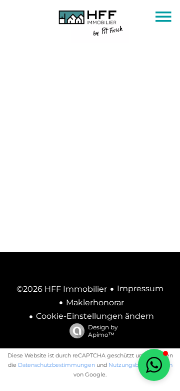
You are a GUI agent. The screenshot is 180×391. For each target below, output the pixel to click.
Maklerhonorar (95, 302)
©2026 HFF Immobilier (61, 289)
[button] (154, 365)
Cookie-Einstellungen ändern (95, 316)
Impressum (140, 288)
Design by (103, 330)
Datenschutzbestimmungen (56, 364)
